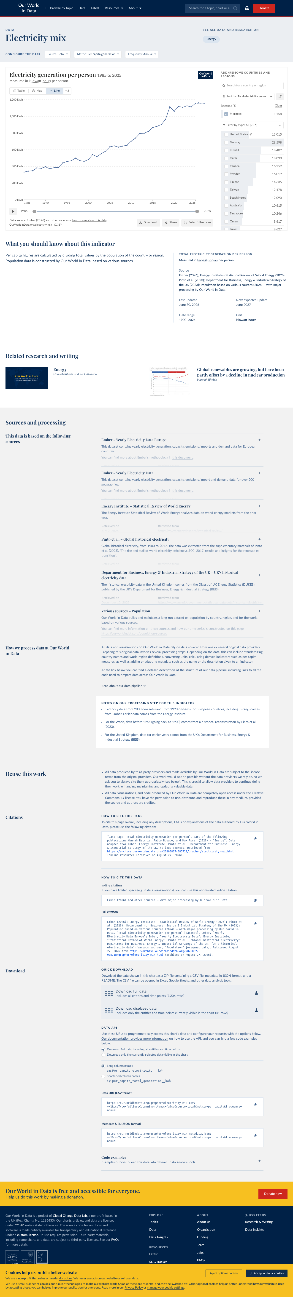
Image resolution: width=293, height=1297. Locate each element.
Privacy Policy (134, 1287)
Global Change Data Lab (70, 1215)
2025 (207, 211)
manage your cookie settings (165, 1287)
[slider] (34, 211)
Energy (211, 39)
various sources (120, 261)
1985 (24, 211)
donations (65, 1278)
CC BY (58, 224)
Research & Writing (259, 1222)
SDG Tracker (158, 1262)
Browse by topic (61, 8)
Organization (206, 1229)
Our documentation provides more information (134, 1038)
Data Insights (158, 1237)
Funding (202, 1237)
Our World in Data (29, 8)
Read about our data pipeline (121, 686)
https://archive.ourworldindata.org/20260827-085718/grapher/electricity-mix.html (170, 851)
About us (203, 1222)
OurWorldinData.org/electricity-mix (30, 224)
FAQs (115, 1239)
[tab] (19, 91)
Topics (153, 1222)
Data (82, 8)
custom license (27, 1235)
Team (200, 1245)
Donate (264, 8)
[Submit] (234, 8)
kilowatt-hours (207, 260)
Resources (112, 8)
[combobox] (212, 8)
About (133, 8)
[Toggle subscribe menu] (246, 8)
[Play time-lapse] (13, 211)
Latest (95, 8)
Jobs (200, 1252)
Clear (278, 105)
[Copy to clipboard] (250, 839)
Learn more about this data (89, 220)
